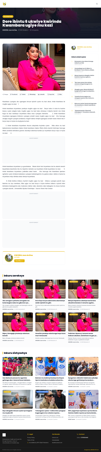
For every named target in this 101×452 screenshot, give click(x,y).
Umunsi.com (55, 437)
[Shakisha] (96, 3)
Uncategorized (8, 16)
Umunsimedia (55, 440)
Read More (19, 260)
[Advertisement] (34, 151)
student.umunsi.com (57, 442)
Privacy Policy (31, 437)
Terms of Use (30, 440)
